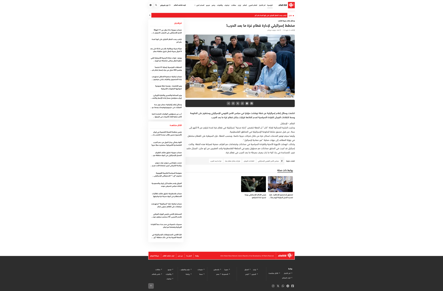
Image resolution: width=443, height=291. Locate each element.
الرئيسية (270, 4)
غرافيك (226, 4)
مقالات (233, 4)
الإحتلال (284, 123)
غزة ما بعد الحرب (215, 160)
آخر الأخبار (262, 4)
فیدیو (208, 4)
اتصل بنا (189, 255)
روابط (197, 255)
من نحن (180, 255)
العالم (245, 4)
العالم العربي (253, 4)
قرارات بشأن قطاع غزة (232, 160)
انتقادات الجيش (249, 160)
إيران (239, 4)
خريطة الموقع (154, 255)
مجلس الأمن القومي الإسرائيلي (268, 160)
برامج (213, 4)
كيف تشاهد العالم (180, 4)
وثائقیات (220, 4)
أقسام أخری (200, 4)
